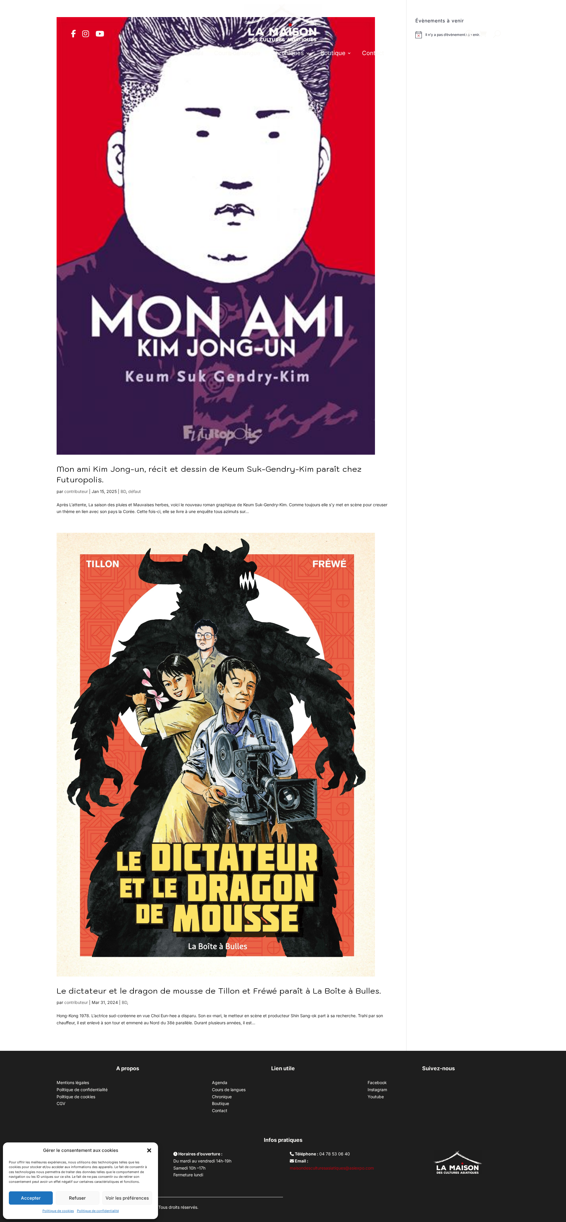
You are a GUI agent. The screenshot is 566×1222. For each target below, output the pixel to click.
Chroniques (287, 53)
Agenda (192, 53)
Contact (373, 53)
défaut (134, 491)
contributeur (76, 491)
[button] (149, 1150)
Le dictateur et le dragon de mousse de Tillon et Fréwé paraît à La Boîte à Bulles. (219, 991)
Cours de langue (237, 53)
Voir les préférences (127, 1198)
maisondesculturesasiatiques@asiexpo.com (332, 1167)
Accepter (31, 1198)
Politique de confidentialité (98, 1211)
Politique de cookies (58, 1211)
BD (123, 491)
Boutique (332, 53)
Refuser (77, 1198)
